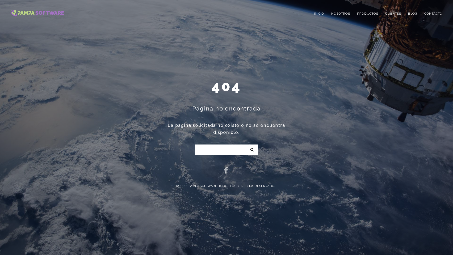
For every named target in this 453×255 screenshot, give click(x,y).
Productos (367, 13)
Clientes (393, 13)
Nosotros (340, 13)
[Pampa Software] (37, 13)
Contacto (433, 13)
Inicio (319, 13)
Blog (412, 13)
